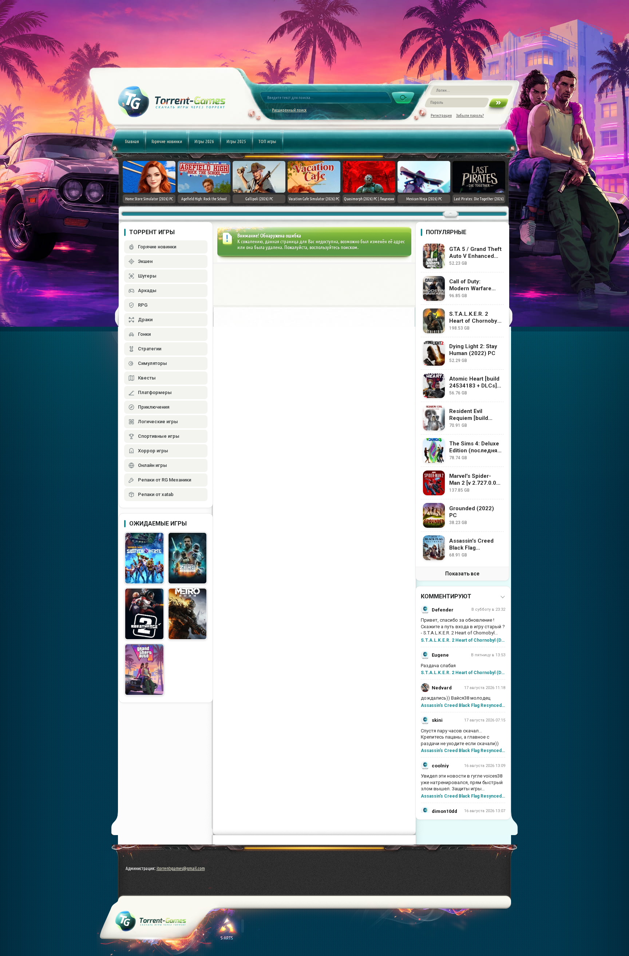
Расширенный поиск (289, 110)
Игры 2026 (204, 141)
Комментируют (446, 596)
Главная (132, 141)
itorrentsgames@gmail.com (181, 868)
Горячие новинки (166, 141)
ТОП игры (267, 141)
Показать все (462, 574)
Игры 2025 (236, 141)
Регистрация (441, 115)
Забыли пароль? (470, 115)
